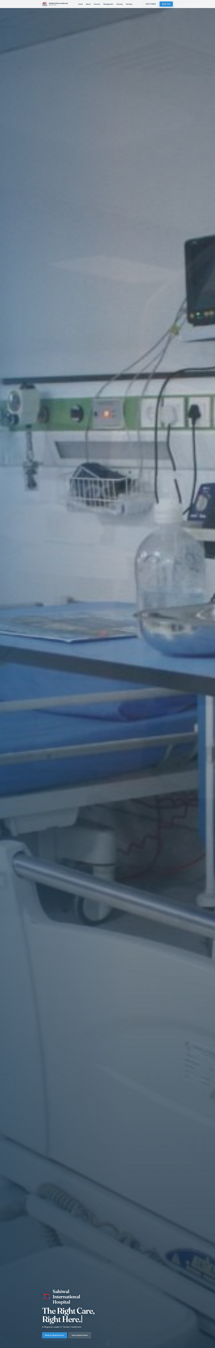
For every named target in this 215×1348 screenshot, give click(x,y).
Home (80, 4)
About (88, 4)
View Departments (80, 1335)
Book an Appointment (54, 1335)
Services (119, 4)
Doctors (97, 4)
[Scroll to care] (107, 1343)
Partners (129, 4)
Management (108, 4)
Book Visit (166, 4)
